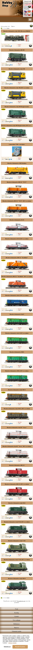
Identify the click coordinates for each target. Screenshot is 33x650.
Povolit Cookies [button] (20, 646)
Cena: (26, 3)
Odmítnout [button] (7, 646)
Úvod (16, 609)
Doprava (16, 627)
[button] (30, 19)
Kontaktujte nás (21, 601)
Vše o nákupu (16, 620)
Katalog (16, 612)
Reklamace (16, 624)
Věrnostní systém (16, 631)
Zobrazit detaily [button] (12, 643)
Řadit (12, 26)
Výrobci (16, 616)
